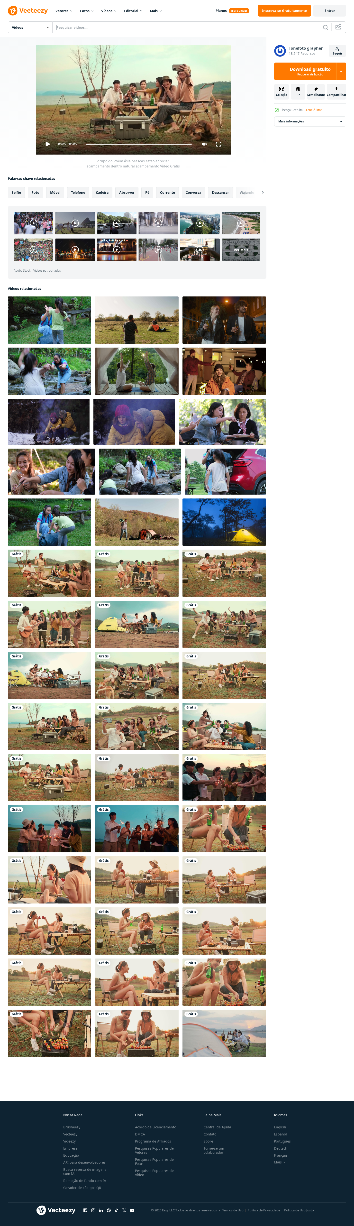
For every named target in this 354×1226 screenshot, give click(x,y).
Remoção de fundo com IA (84, 1180)
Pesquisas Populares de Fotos (154, 1161)
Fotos (85, 11)
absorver (127, 192)
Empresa (70, 1148)
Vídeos (106, 11)
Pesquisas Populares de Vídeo (154, 1172)
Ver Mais (241, 249)
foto (35, 192)
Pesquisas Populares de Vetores (154, 1150)
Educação (71, 1155)
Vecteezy (70, 1134)
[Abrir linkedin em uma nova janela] (101, 1210)
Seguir (337, 53)
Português (282, 1141)
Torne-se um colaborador (214, 1150)
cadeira (102, 192)
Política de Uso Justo (299, 1210)
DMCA (140, 1134)
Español (280, 1134)
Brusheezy (71, 1127)
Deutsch (280, 1148)
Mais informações (291, 121)
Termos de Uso (233, 1210)
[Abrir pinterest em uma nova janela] (109, 1210)
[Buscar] (325, 27)
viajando (247, 192)
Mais (154, 11)
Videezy (69, 1141)
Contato (210, 1134)
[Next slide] (258, 192)
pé (147, 192)
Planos (221, 10)
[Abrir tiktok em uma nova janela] (116, 1210)
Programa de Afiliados (153, 1141)
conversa (193, 192)
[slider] (139, 144)
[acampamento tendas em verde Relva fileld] (224, 522)
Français (281, 1155)
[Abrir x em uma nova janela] (124, 1210)
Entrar (330, 10)
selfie (16, 192)
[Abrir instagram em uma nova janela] (93, 1210)
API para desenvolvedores (84, 1162)
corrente (167, 192)
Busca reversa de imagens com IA (84, 1171)
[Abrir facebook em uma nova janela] (85, 1210)
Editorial (131, 11)
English (280, 1127)
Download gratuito (310, 71)
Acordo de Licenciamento (155, 1127)
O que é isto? (313, 110)
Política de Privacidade (264, 1210)
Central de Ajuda (217, 1127)
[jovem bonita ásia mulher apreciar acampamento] (224, 828)
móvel (55, 192)
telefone (78, 192)
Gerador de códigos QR (82, 1187)
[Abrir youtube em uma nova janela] (132, 1210)
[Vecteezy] (28, 11)
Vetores (61, 11)
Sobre (208, 1141)
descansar (220, 192)
